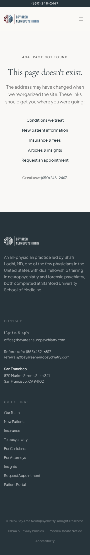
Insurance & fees (45, 140)
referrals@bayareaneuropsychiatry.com (37, 357)
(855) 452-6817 (38, 351)
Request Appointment (22, 475)
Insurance (12, 430)
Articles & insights (45, 150)
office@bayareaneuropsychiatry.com (34, 339)
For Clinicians (15, 448)
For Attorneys (15, 457)
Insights (10, 466)
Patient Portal (15, 484)
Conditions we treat (45, 120)
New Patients (14, 421)
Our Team (12, 412)
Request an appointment (45, 160)
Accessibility (45, 541)
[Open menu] (81, 19)
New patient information (45, 130)
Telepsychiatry (16, 439)
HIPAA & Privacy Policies (26, 531)
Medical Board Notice (66, 531)
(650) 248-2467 (45, 3)
